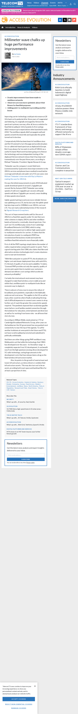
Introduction (10, 27)
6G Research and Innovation (45, 10)
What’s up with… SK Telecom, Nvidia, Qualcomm (22, 418)
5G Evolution (12, 406)
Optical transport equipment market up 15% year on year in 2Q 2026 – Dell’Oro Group (64, 186)
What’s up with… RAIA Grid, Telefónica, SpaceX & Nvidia (25, 425)
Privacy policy (30, 462)
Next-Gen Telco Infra (63, 178)
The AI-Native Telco (14, 415)
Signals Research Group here (17, 210)
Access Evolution (8, 10)
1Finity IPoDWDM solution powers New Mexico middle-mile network (64, 109)
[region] (18, 698)
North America (33, 386)
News (29, 3)
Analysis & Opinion (30, 382)
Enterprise (15, 384)
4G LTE (9, 382)
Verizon (12, 390)
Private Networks (63, 10)
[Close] (35, 686)
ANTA (60, 3)
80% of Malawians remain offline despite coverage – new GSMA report (63, 151)
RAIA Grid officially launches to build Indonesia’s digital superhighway (63, 91)
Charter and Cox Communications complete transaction (64, 168)
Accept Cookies (19, 699)
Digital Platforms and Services (37, 5)
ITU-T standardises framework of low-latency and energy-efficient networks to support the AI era (64, 129)
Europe (22, 384)
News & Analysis (23, 27)
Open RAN (52, 5)
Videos (36, 3)
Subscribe (25, 459)
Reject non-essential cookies (18, 704)
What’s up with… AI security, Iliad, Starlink (21, 402)
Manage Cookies (18, 708)
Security (5, 13)
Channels (44, 3)
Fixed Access (30, 384)
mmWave (20, 386)
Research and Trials (21, 388)
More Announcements (65, 198)
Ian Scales (17, 54)
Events (53, 3)
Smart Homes (32, 388)
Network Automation (24, 10)
